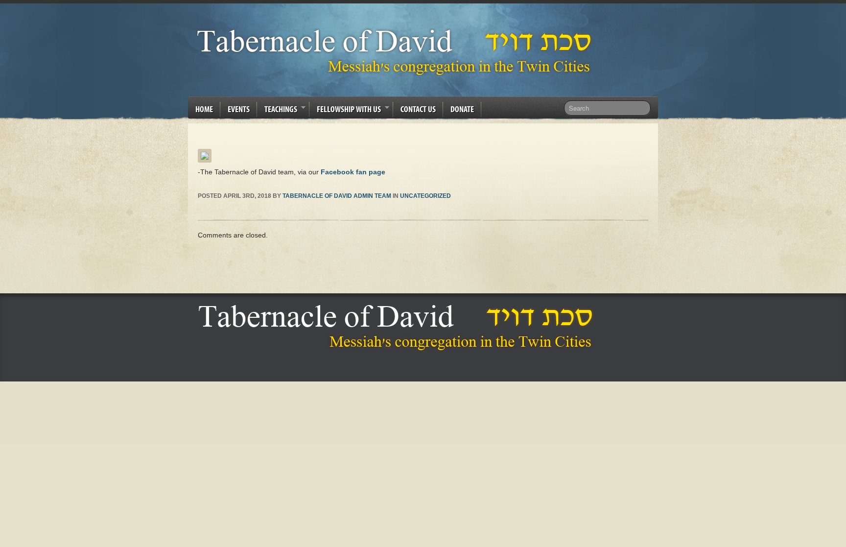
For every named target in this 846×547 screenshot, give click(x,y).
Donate (462, 109)
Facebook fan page (353, 172)
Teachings (277, 110)
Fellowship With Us (345, 110)
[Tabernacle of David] (396, 52)
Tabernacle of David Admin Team (336, 195)
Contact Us (418, 109)
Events (239, 109)
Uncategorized (425, 195)
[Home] (398, 327)
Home (204, 109)
